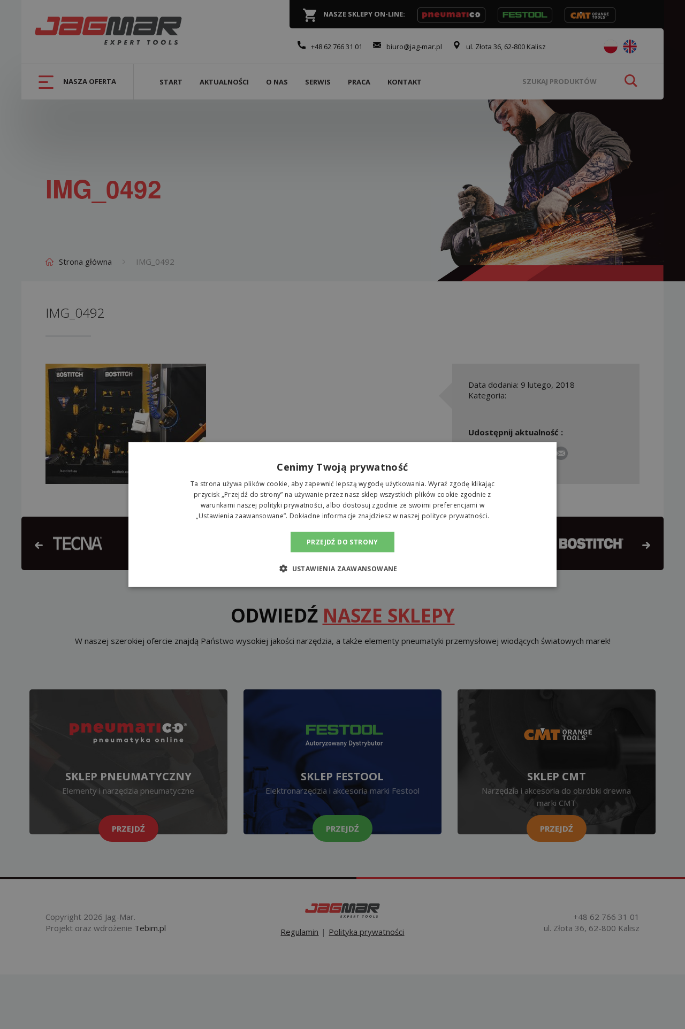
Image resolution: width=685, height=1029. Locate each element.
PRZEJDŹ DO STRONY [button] (342, 541)
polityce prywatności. (455, 515)
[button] (342, 568)
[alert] (342, 514)
